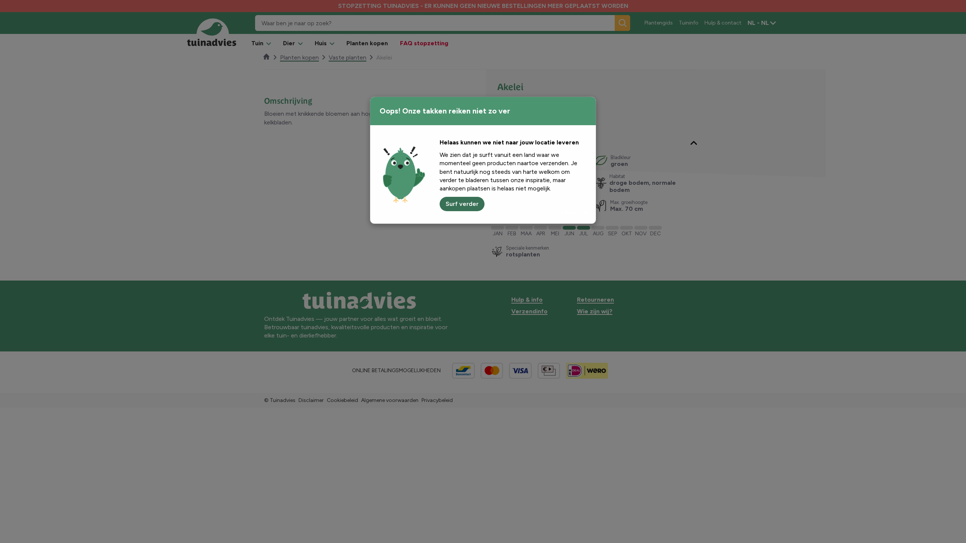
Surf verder (462, 203)
